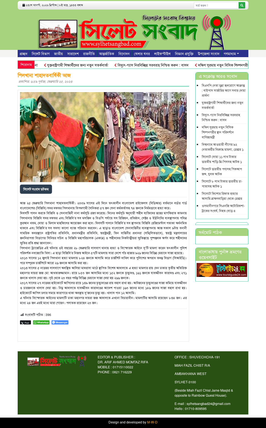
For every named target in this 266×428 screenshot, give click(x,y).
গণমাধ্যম (230, 53)
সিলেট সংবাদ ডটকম (36, 189)
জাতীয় (58, 53)
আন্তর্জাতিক (106, 53)
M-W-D (152, 422)
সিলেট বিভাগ (41, 53)
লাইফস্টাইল (162, 53)
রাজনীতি (89, 53)
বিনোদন (124, 53)
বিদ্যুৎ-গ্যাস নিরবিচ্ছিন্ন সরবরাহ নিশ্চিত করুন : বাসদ (144, 65)
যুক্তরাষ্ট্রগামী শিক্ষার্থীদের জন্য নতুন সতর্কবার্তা (69, 65)
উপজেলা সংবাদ (208, 53)
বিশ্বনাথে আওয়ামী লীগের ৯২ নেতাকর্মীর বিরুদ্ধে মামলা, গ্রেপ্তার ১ (223, 147)
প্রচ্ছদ (23, 53)
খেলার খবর (142, 53)
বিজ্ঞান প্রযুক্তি (184, 53)
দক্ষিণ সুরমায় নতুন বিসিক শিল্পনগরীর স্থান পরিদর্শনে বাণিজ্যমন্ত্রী (218, 132)
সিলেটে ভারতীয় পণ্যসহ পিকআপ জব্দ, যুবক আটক (222, 171)
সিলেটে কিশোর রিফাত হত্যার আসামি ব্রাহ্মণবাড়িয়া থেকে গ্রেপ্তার (222, 196)
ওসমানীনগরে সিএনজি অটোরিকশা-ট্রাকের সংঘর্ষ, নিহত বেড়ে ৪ (223, 208)
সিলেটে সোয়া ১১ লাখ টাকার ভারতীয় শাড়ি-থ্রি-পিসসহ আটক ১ (222, 159)
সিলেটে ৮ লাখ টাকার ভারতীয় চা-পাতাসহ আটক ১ (222, 184)
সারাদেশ (73, 53)
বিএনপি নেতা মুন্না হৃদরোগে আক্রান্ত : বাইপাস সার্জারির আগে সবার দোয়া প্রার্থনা (224, 90)
